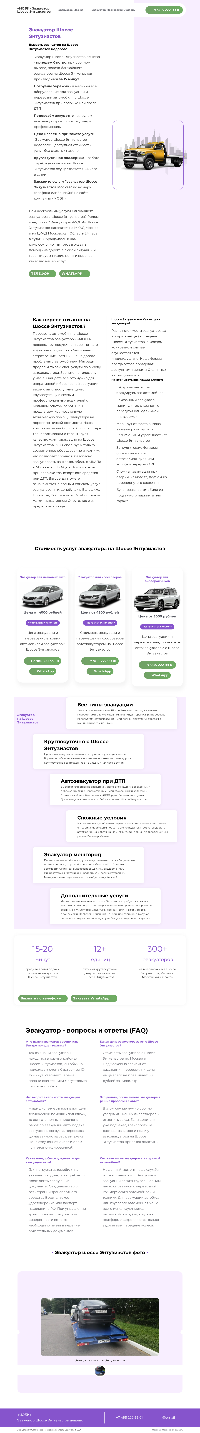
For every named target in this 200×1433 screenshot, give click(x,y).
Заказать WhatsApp (91, 998)
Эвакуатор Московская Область (113, 9)
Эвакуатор (43, 139)
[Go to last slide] (18, 1332)
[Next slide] (182, 1332)
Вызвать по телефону (41, 998)
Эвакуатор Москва (70, 9)
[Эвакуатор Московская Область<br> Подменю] (137, 10)
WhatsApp (72, 274)
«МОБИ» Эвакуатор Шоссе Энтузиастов (34, 10)
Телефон (40, 274)
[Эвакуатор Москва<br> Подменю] (86, 10)
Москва (64, 187)
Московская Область (157, 977)
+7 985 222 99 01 (166, 10)
